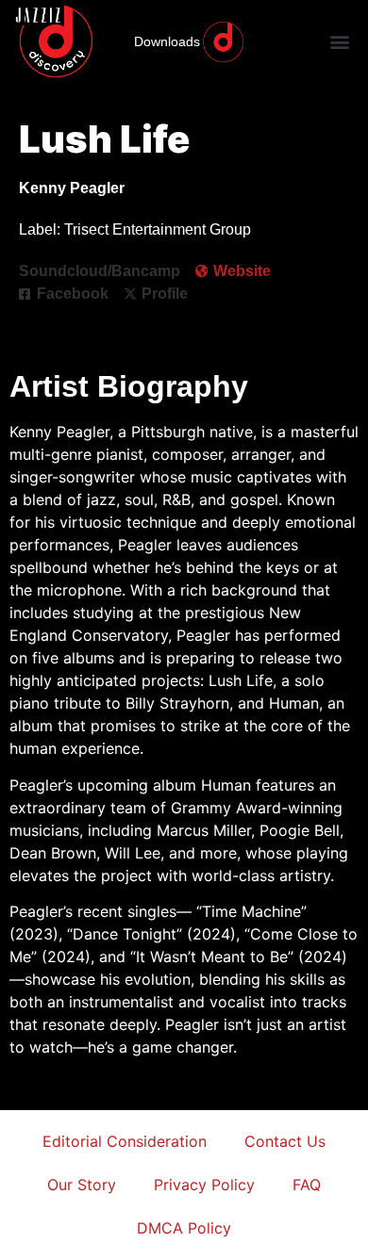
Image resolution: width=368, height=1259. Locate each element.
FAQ (307, 1184)
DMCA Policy (184, 1227)
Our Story (81, 1184)
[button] (340, 41)
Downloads (167, 41)
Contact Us (285, 1141)
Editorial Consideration (124, 1141)
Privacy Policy (204, 1184)
